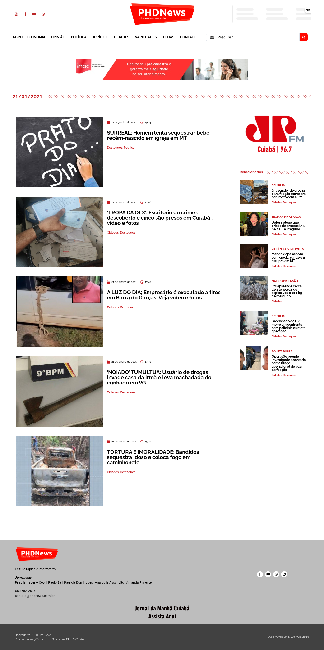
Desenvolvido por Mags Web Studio (288, 636)
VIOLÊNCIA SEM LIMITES (288, 249)
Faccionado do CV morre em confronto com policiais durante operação (288, 326)
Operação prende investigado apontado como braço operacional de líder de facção (289, 363)
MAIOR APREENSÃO (285, 281)
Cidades (121, 37)
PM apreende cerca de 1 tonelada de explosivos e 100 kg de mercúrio (287, 291)
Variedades (146, 37)
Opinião (58, 37)
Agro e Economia (29, 37)
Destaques (114, 147)
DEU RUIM (278, 185)
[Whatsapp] (43, 14)
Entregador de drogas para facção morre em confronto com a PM (289, 194)
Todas (168, 37)
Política (79, 37)
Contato (188, 37)
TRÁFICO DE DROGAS (286, 217)
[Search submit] (304, 37)
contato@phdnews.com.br (35, 596)
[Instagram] (16, 14)
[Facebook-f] (25, 14)
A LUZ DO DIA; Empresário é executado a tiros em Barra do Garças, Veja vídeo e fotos (164, 295)
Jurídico (100, 37)
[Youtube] (34, 14)
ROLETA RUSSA (282, 351)
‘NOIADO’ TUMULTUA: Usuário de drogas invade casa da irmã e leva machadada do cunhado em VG (159, 377)
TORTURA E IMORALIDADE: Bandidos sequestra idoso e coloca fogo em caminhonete (153, 457)
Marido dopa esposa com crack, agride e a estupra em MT (288, 257)
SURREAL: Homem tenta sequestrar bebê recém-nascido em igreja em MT (158, 135)
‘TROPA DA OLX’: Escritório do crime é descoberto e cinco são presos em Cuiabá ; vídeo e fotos (160, 217)
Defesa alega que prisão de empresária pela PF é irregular (288, 226)
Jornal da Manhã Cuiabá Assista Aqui (162, 612)
